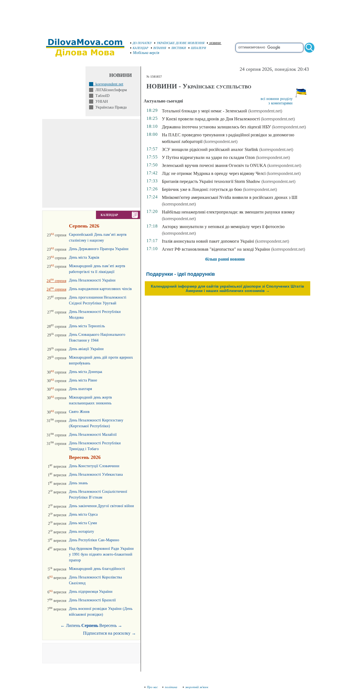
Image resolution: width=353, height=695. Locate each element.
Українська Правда (110, 107)
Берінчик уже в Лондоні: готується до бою (202, 189)
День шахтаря (80, 389)
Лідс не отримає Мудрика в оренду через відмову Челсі (214, 173)
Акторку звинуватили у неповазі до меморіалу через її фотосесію (223, 226)
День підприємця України (91, 591)
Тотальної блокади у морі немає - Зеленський (204, 111)
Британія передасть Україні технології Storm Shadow (211, 181)
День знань (78, 483)
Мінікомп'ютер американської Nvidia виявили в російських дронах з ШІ (229, 197)
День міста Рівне (83, 380)
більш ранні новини (225, 259)
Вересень (108, 625)
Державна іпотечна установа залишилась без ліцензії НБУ (216, 127)
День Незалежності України (92, 280)
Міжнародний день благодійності (97, 569)
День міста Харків (84, 257)
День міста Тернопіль (87, 326)
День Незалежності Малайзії (93, 434)
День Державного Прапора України (99, 249)
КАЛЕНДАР (140, 48)
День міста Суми (83, 523)
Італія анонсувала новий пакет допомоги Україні (208, 241)
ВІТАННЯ (160, 48)
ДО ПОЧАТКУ (142, 43)
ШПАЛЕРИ (198, 48)
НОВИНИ (214, 43)
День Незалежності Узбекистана (96, 474)
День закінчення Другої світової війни (101, 506)
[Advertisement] (176, 16)
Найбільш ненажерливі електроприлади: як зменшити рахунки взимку (228, 212)
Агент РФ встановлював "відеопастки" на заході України (216, 249)
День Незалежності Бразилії (92, 600)
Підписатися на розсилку (109, 633)
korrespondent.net (108, 84)
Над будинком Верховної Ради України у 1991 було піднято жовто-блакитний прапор (101, 554)
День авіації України (86, 349)
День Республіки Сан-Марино (94, 540)
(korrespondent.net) (265, 111)
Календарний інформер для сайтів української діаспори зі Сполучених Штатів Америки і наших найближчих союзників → (227, 288)
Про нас (152, 687)
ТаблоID (101, 96)
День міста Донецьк (85, 372)
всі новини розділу (277, 99)
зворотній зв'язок (196, 687)
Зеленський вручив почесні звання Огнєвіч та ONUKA (214, 165)
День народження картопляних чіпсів (100, 289)
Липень (73, 625)
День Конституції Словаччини (94, 466)
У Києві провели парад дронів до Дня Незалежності (211, 119)
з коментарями (280, 103)
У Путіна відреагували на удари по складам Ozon (208, 157)
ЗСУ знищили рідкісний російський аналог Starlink (210, 149)
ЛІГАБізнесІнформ (110, 90)
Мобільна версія (146, 53)
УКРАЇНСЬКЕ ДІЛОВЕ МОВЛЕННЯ (180, 43)
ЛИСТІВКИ (178, 48)
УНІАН (100, 101)
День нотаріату (81, 531)
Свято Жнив (79, 412)
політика (171, 687)
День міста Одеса (83, 514)
